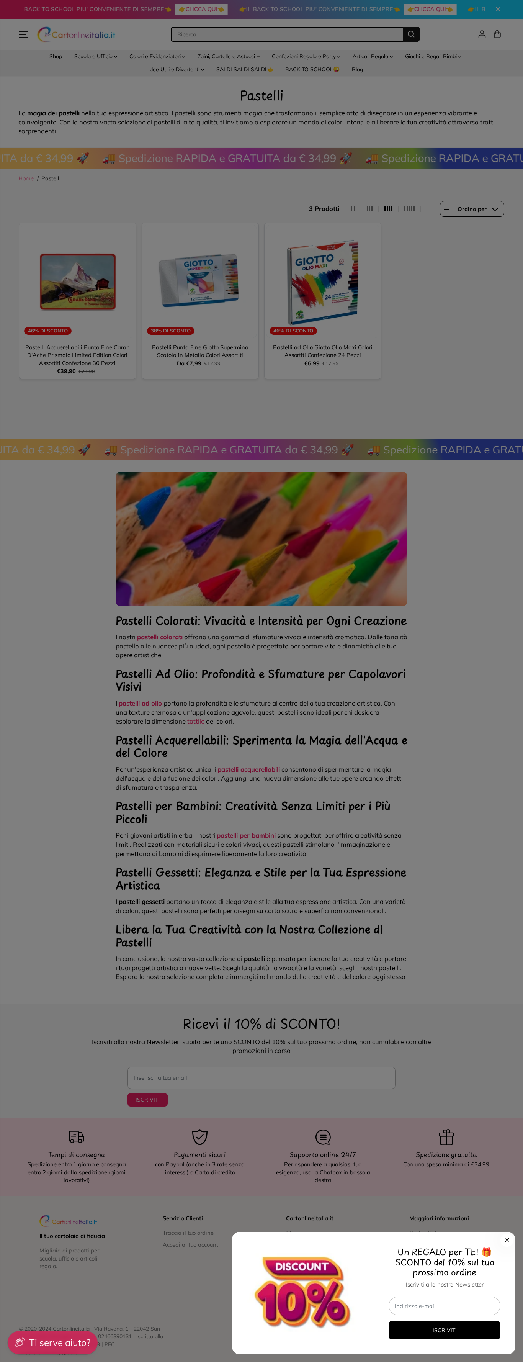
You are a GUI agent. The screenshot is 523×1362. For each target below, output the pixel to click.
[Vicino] (506, 1240)
